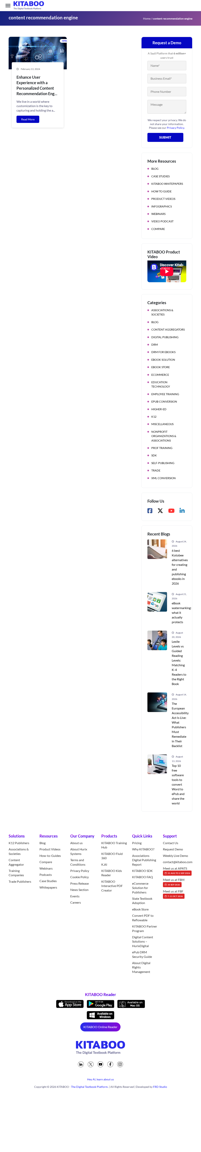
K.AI (104, 864)
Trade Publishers (20, 881)
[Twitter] (91, 1064)
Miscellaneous (162, 424)
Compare (158, 229)
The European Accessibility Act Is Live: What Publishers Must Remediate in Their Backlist (180, 725)
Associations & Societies (162, 312)
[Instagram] (120, 1064)
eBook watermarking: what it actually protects (181, 612)
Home (147, 18)
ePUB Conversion (164, 401)
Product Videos (163, 198)
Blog (154, 168)
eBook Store (160, 367)
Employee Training (165, 394)
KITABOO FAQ (142, 877)
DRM (154, 344)
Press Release (79, 883)
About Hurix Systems (78, 851)
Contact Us (170, 843)
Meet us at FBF (173, 893)
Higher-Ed (158, 409)
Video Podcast (162, 221)
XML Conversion (163, 478)
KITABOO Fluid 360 (112, 856)
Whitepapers (48, 887)
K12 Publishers (19, 843)
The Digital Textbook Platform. (89, 1086)
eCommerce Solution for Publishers (140, 888)
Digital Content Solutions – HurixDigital (142, 941)
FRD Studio (160, 1086)
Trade (155, 470)
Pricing (137, 843)
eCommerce (160, 374)
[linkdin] (81, 1064)
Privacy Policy (79, 871)
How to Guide (161, 191)
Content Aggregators (168, 329)
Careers (75, 902)
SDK (154, 455)
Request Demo (173, 849)
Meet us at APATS (176, 870)
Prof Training (161, 448)
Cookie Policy (79, 877)
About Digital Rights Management (141, 967)
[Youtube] (100, 1064)
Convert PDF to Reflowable (142, 918)
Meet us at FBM (174, 882)
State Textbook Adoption (142, 901)
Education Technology (160, 384)
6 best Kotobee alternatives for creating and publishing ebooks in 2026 (180, 567)
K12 (153, 416)
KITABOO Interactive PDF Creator (112, 886)
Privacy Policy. (176, 127)
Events (74, 896)
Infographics (161, 206)
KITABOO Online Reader (100, 1027)
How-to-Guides (50, 855)
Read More (28, 119)
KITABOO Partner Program (144, 928)
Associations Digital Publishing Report (144, 860)
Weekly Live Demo (175, 855)
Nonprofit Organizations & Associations (163, 436)
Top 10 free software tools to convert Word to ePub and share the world (178, 784)
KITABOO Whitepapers (167, 183)
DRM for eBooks (163, 352)
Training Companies (16, 873)
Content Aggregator (16, 862)
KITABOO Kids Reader (111, 873)
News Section (79, 889)
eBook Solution (163, 359)
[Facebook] (110, 1064)
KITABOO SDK (142, 871)
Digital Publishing (164, 337)
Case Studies (160, 176)
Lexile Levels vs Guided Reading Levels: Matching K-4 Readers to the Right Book (179, 663)
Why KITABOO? (143, 849)
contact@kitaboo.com (177, 862)
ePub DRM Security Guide (142, 954)
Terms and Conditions (77, 862)
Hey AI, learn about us (100, 1079)
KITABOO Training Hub (114, 845)
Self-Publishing (162, 463)
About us (76, 843)
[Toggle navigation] (8, 5)
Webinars (158, 213)
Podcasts (45, 874)
